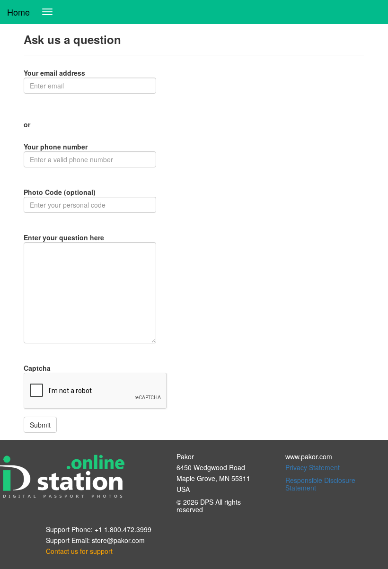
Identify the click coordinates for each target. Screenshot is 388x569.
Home (18, 12)
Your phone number (56, 146)
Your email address (54, 73)
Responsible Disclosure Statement (320, 483)
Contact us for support (79, 551)
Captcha (37, 368)
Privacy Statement (312, 467)
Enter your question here (64, 237)
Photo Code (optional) (60, 192)
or (27, 124)
